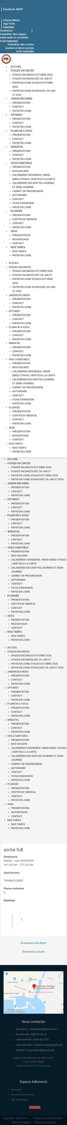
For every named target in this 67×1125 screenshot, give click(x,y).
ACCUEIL (16, 66)
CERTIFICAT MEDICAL (24, 219)
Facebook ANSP (13, 9)
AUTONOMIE (19, 195)
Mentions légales (21, 1122)
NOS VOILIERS (20, 171)
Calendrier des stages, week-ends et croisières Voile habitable (14, 38)
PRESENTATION (21, 102)
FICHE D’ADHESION (23, 203)
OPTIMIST (17, 114)
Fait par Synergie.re (45, 1122)
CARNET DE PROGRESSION (27, 191)
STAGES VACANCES (22, 70)
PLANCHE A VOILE (21, 130)
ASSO (14, 231)
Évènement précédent (33, 943)
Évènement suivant (33, 951)
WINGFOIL (17, 146)
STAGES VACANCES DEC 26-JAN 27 (32, 78)
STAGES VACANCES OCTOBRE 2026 (32, 74)
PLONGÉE (16, 211)
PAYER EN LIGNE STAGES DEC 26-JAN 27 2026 (37, 479)
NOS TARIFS (18, 247)
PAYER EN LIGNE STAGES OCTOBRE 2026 (34, 475)
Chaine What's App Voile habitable (11, 24)
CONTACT (18, 106)
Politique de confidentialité (47, 1118)
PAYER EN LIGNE (21, 110)
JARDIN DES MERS (21, 98)
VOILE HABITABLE (21, 163)
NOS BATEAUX (20, 239)
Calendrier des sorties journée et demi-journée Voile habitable (20, 48)
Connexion (6, 30)
